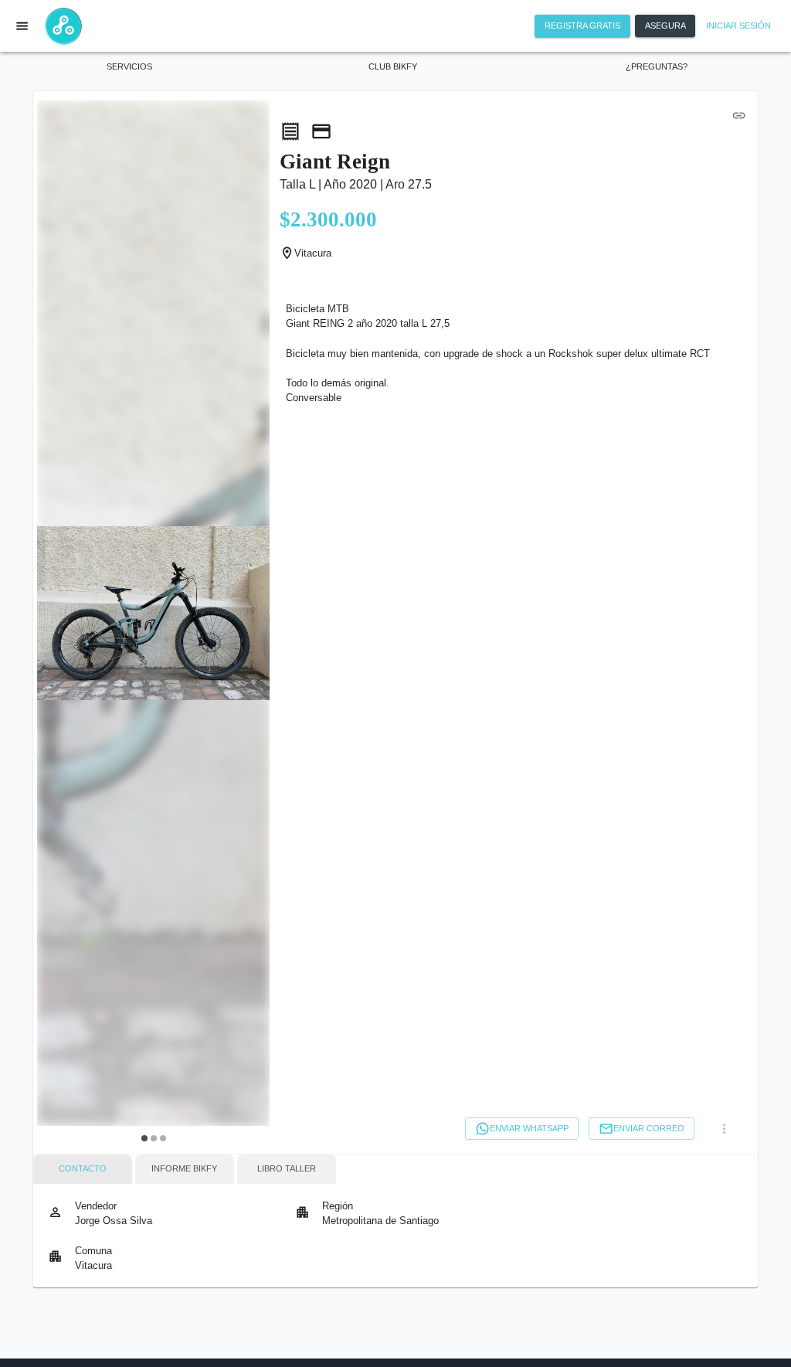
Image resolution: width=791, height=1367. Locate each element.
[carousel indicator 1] (144, 1138)
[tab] (82, 1169)
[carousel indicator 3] (163, 1138)
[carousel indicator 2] (153, 1138)
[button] (130, 67)
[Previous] (58, 624)
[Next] (248, 624)
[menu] (22, 25)
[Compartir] (738, 115)
